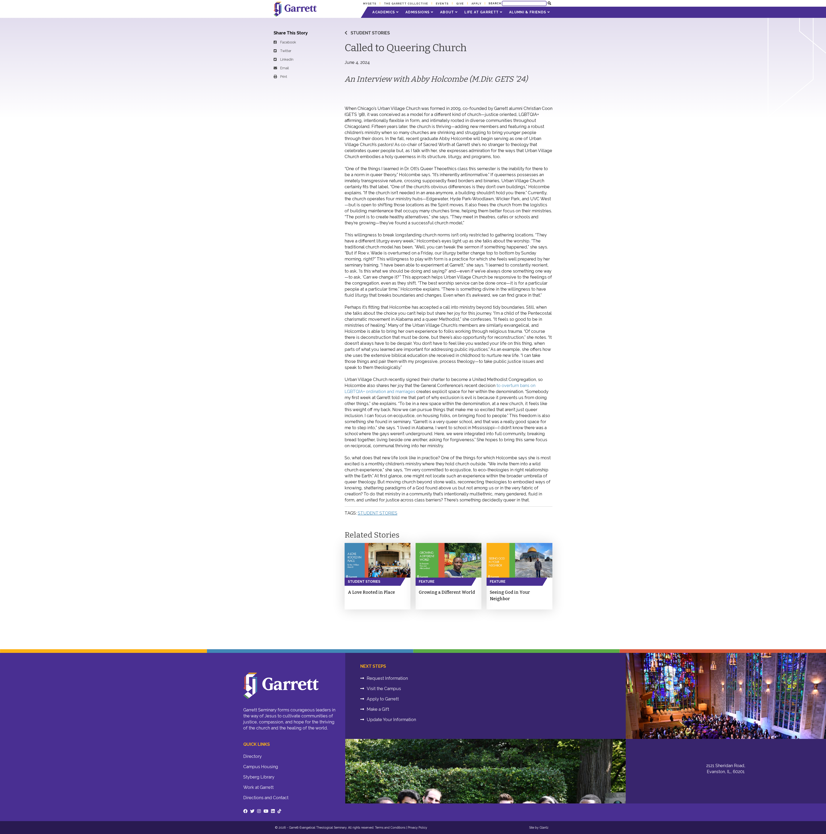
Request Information (387, 678)
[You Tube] (266, 811)
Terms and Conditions (390, 827)
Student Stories (370, 32)
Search (495, 3)
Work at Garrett (258, 787)
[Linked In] (273, 811)
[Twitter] (252, 811)
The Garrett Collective (406, 3)
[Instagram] (259, 811)
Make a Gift (378, 709)
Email (284, 68)
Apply (477, 3)
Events (442, 3)
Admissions (418, 12)
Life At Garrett (482, 12)
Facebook (288, 42)
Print (283, 77)
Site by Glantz (539, 827)
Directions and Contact (265, 797)
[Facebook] (245, 811)
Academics (384, 12)
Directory (252, 756)
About (447, 12)
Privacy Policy (417, 827)
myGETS (369, 3)
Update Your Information (391, 719)
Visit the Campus (384, 688)
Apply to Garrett (383, 698)
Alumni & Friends (528, 12)
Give (460, 3)
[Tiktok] (279, 811)
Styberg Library (258, 777)
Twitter (285, 51)
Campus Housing (260, 766)
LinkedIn (286, 59)
